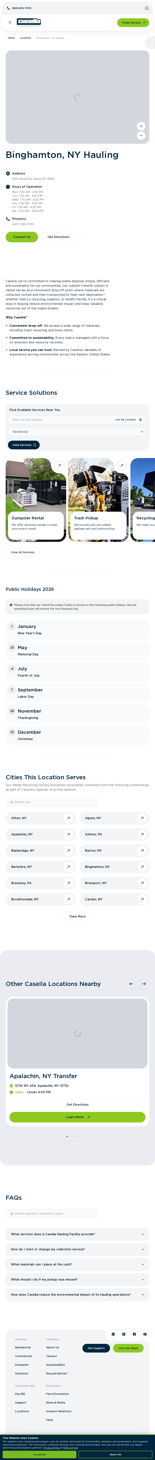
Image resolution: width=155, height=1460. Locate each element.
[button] (78, 1234)
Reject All (115, 1454)
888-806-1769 (21, 8)
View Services (21, 444)
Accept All (39, 1454)
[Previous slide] (131, 984)
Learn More (75, 1117)
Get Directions (58, 237)
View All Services (22, 552)
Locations (25, 37)
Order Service (131, 22)
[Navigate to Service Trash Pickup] (98, 500)
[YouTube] (145, 1334)
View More (77, 916)
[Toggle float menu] (149, 42)
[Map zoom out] (141, 135)
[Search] (147, 8)
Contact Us (21, 237)
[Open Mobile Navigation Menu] (10, 22)
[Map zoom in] (141, 126)
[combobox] (61, 420)
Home (11, 37)
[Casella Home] (29, 22)
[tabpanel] (77, 318)
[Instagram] (123, 1334)
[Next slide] (144, 984)
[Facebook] (134, 1334)
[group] (77, 1234)
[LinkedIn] (113, 1334)
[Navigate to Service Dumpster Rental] (36, 500)
